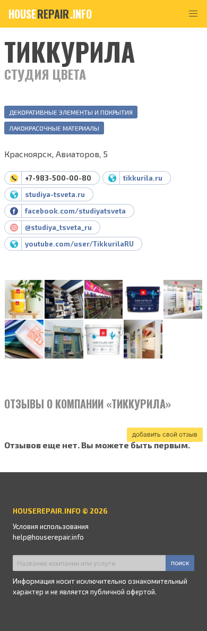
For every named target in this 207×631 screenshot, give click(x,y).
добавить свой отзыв (164, 434)
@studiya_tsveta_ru (58, 227)
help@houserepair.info (48, 537)
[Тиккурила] (24, 300)
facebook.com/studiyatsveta (75, 211)
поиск (180, 563)
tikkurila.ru (142, 178)
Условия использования (51, 526)
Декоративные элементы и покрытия (71, 112)
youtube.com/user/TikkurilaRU (79, 244)
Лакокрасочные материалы (54, 128)
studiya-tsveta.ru (55, 194)
